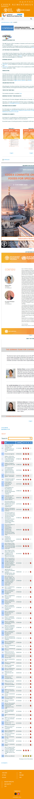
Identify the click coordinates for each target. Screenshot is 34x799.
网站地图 (21, 775)
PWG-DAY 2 (5, 66)
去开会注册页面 (4, 427)
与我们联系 (4, 772)
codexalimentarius (5, 22)
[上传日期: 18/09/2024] (26, 497)
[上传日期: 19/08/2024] (26, 503)
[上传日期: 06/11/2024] (26, 448)
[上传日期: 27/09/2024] (30, 580)
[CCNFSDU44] (5, 159)
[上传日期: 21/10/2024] (23, 448)
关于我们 (4, 775)
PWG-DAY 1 (5, 64)
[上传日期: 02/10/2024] (23, 546)
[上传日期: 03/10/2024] (30, 705)
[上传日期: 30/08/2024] (26, 464)
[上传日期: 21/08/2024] (26, 458)
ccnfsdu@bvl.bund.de (14, 103)
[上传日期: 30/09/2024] (30, 666)
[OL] (30, 756)
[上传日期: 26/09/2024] (23, 479)
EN (25, 2)
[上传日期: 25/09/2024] (30, 479)
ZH (22, 2)
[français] (26, 756)
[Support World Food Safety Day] (13, 15)
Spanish (23, 80)
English (15, 80)
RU (30, 2)
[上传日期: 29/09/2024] (26, 479)
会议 (11, 22)
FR (27, 2)
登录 (5, 786)
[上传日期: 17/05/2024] (26, 453)
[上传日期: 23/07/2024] (23, 483)
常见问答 (4, 777)
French (19, 80)
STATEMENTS (4, 763)
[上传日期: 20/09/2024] (23, 539)
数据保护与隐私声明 (9, 781)
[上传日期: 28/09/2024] (30, 652)
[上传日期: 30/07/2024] (26, 470)
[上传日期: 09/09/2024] (23, 497)
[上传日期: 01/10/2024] (30, 684)
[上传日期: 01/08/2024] (23, 517)
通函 (20, 772)
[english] (23, 756)
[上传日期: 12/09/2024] (23, 490)
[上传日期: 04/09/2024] (23, 475)
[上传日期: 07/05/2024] (23, 453)
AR (20, 2)
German (30, 80)
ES (32, 2)
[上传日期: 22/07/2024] (23, 470)
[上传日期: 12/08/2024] (23, 464)
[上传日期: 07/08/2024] (23, 458)
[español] (28, 756)
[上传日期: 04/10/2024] (23, 750)
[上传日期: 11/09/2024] (26, 529)
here (20, 55)
